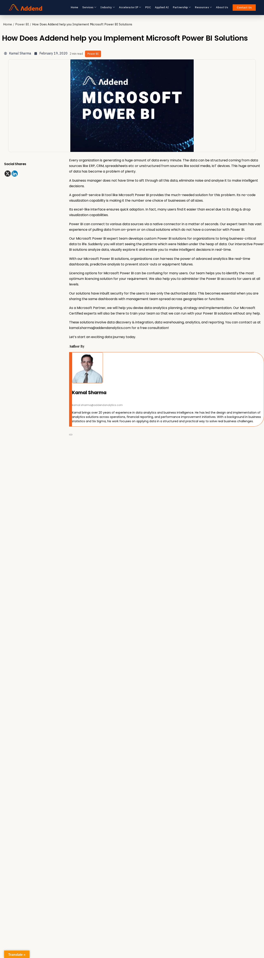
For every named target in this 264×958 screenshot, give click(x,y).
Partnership (180, 7)
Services (87, 7)
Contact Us (244, 7)
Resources (202, 7)
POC (148, 7)
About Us (222, 7)
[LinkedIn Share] (70, 434)
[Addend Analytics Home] (25, 7)
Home (74, 7)
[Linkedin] (15, 173)
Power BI (22, 24)
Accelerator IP (128, 7)
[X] (8, 173)
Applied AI (162, 7)
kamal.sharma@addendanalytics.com (100, 327)
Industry (106, 7)
